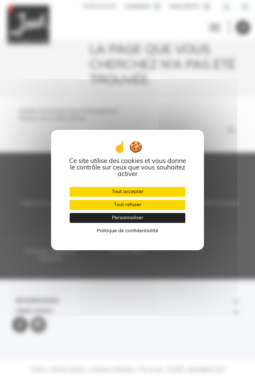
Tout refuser (127, 204)
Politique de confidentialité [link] (127, 230)
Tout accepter (128, 191)
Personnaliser (127, 217)
